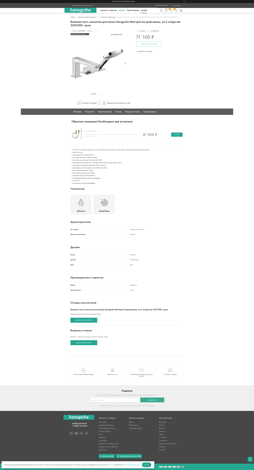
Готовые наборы (104, 431)
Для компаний (108, 456)
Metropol (95, 31)
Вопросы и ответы (132, 112)
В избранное (155, 31)
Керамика (102, 437)
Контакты (162, 447)
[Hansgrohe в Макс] (86, 433)
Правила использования (167, 443)
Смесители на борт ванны (108, 17)
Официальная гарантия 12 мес (118, 103)
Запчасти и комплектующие (109, 443)
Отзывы (118, 112)
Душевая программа (106, 425)
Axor (144, 10)
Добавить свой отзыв (83, 320)
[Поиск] (161, 10)
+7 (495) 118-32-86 (79, 426)
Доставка (162, 422)
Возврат (162, 428)
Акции (122, 10)
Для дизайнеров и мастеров (130, 456)
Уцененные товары (135, 428)
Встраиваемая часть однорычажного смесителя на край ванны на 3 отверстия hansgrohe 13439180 (110, 135)
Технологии (89, 112)
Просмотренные (150, 112)
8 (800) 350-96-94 (162, 5)
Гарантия (162, 431)
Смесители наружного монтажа (87, 17)
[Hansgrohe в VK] (81, 433)
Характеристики (105, 112)
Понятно (146, 465)
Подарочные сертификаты (108, 447)
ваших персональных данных (131, 465)
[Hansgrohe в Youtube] (76, 433)
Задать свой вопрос (84, 343)
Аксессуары (103, 440)
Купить (176, 134)
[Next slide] (125, 63)
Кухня (101, 434)
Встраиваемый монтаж (107, 428)
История (162, 450)
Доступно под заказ (149, 44)
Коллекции (102, 450)
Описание (77, 112)
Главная (72, 17)
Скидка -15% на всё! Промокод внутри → (119, 1)
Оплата (162, 425)
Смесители (103, 422)
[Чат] (250, 459)
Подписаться (152, 400)
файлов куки (110, 465)
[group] (83, 372)
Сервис (161, 434)
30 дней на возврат (89, 103)
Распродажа (133, 10)
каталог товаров (108, 10)
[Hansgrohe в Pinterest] (71, 433)
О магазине (163, 440)
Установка (162, 437)
